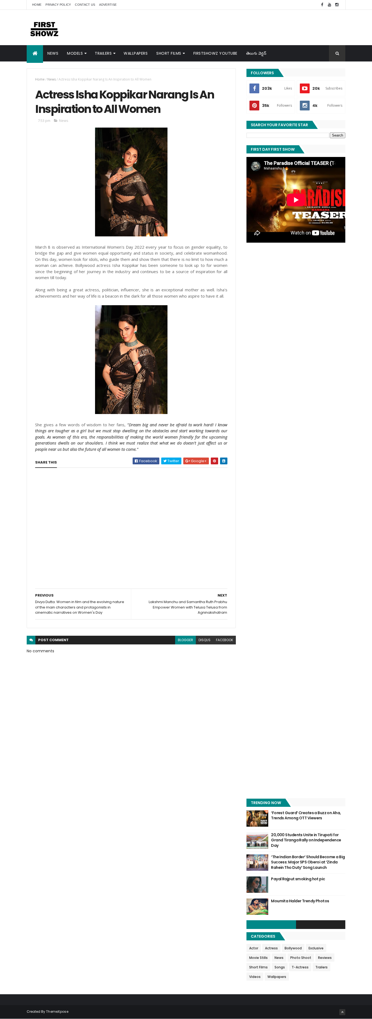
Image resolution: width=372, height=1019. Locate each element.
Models (75, 53)
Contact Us (85, 4)
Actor (253, 948)
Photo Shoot (300, 957)
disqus (205, 640)
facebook (224, 640)
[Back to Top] (342, 1012)
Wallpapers (136, 53)
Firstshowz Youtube (215, 53)
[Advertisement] (246, 27)
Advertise (108, 4)
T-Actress (300, 967)
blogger (185, 640)
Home (36, 4)
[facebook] (322, 5)
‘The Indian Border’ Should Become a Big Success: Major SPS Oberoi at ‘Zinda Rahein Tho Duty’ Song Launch (308, 862)
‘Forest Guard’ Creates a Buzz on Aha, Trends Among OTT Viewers (306, 815)
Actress (271, 948)
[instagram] (337, 5)
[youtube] (330, 5)
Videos (255, 976)
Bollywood (293, 948)
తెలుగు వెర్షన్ (256, 53)
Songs (280, 967)
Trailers (103, 53)
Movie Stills (258, 957)
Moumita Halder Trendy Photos (300, 901)
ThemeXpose (57, 1011)
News (52, 53)
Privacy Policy (58, 4)
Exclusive (316, 948)
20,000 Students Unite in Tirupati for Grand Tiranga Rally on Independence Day (306, 840)
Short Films (168, 53)
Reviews (325, 957)
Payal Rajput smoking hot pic (298, 879)
